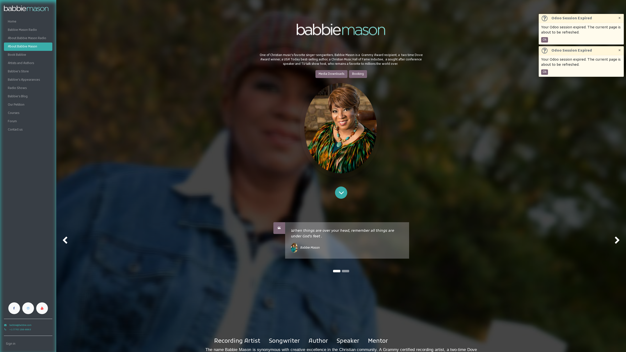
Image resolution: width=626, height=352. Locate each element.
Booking (358, 74)
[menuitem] (28, 22)
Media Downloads (331, 74)
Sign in (10, 344)
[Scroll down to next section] (341, 193)
